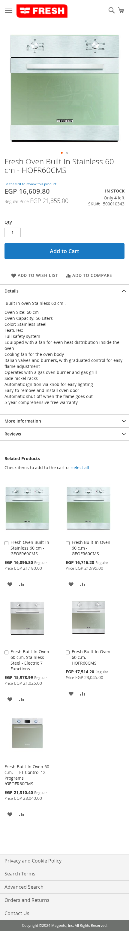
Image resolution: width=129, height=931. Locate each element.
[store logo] (42, 11)
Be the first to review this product (30, 184)
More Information (22, 421)
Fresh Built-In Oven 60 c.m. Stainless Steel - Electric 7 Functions (29, 660)
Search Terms (19, 873)
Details (11, 291)
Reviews (12, 434)
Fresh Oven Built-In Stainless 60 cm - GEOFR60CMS (29, 547)
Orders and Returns (27, 900)
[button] (61, 152)
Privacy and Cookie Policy (33, 860)
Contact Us (16, 913)
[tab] (64, 290)
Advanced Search (24, 887)
